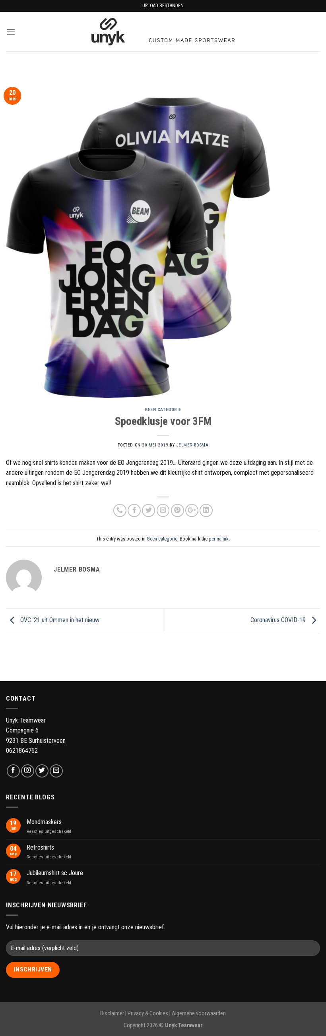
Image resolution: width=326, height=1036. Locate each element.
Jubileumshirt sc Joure (55, 873)
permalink (219, 539)
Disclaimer (112, 1013)
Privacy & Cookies (148, 1013)
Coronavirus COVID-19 (278, 620)
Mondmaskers (44, 822)
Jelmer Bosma (192, 445)
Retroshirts (40, 847)
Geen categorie (163, 409)
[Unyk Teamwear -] (163, 31)
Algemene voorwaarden (199, 1013)
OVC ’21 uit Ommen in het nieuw (59, 620)
